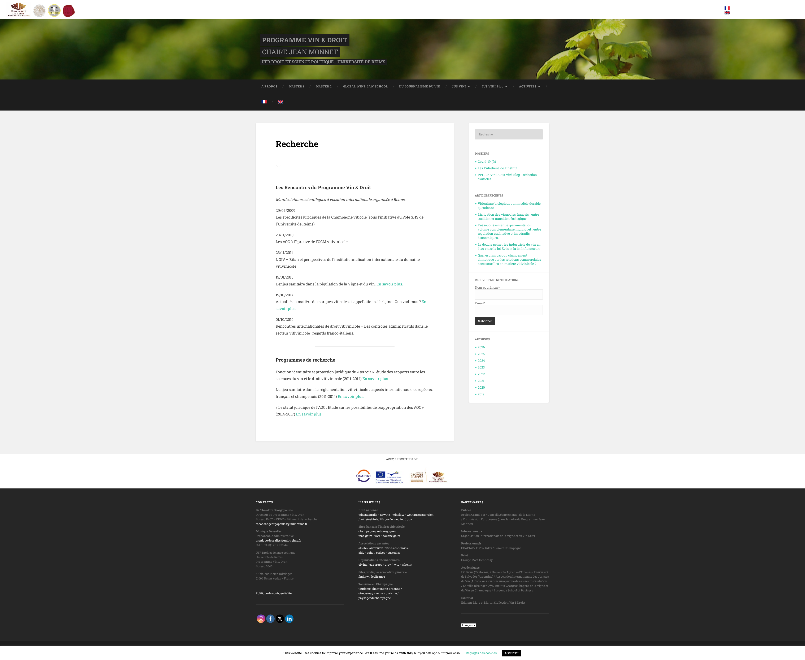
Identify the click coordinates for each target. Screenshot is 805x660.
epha (370, 553)
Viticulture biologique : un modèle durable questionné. (509, 205)
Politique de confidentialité (274, 593)
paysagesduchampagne (374, 598)
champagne (366, 531)
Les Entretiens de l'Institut (497, 168)
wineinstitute (369, 519)
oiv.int (362, 564)
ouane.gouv (392, 536)
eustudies (394, 553)
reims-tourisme (386, 593)
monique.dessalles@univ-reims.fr (278, 540)
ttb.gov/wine (389, 519)
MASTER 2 (324, 86)
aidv (361, 553)
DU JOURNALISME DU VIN (419, 86)
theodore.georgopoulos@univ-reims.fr (281, 524)
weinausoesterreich (420, 515)
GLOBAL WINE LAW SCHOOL (365, 86)
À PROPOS (269, 86)
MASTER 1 (296, 86)
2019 (481, 394)
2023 (481, 367)
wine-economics (396, 548)
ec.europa (375, 564)
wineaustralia (367, 515)
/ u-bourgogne (385, 531)
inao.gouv (365, 536)
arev (388, 564)
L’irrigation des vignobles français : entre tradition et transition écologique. (508, 216)
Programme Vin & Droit (304, 40)
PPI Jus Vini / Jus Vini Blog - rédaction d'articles (507, 177)
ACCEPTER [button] (511, 653)
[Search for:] (509, 134)
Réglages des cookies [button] (481, 653)
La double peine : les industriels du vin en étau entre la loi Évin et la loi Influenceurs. (509, 246)
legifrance (378, 576)
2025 (481, 354)
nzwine (385, 515)
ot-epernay (365, 593)
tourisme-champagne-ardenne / (380, 589)
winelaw (398, 515)
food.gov (406, 519)
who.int (407, 564)
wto (396, 564)
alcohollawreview (370, 548)
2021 (481, 381)
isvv (377, 536)
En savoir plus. (390, 283)
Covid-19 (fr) (487, 161)
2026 (481, 347)
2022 (481, 374)
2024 (481, 360)
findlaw (363, 576)
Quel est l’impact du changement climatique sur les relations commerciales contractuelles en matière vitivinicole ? (509, 259)
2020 (481, 387)
